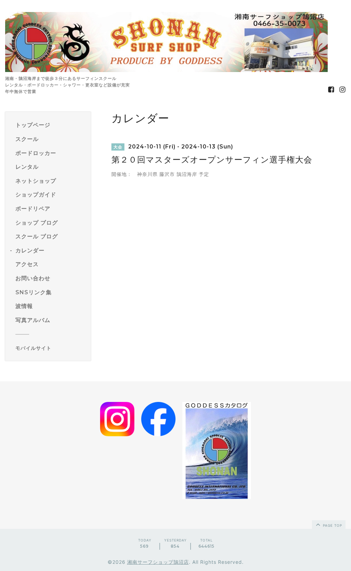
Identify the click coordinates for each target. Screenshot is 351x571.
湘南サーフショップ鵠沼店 (158, 562)
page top (332, 525)
